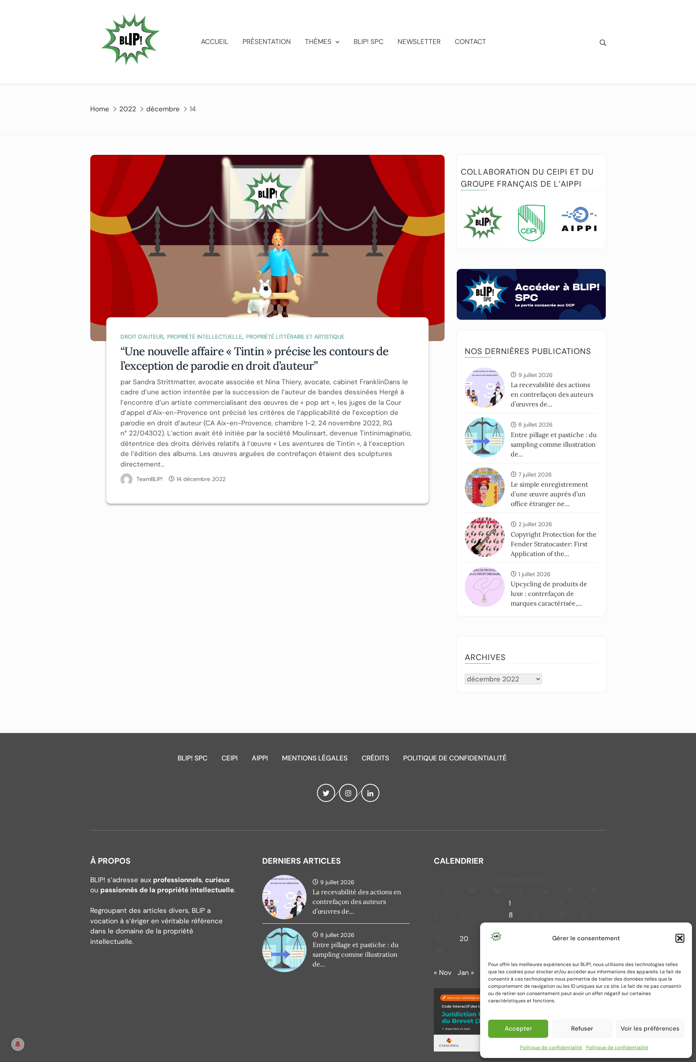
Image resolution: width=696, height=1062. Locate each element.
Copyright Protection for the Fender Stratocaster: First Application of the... (554, 544)
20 (464, 938)
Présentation (266, 41)
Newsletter (419, 41)
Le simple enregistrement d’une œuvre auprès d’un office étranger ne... (549, 494)
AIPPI (260, 758)
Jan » (466, 972)
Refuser (582, 1029)
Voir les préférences (650, 1029)
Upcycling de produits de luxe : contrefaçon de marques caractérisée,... (549, 593)
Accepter (518, 1029)
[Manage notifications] (17, 1044)
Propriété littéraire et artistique (295, 336)
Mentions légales (315, 758)
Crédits (375, 758)
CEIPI (230, 758)
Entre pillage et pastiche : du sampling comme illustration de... (554, 444)
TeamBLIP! (150, 479)
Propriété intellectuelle (204, 336)
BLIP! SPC (368, 41)
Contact (470, 41)
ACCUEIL (214, 41)
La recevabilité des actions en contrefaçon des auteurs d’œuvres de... (552, 394)
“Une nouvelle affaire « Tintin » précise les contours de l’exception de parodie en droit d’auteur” (254, 358)
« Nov (443, 972)
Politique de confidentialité (551, 1047)
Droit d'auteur (141, 336)
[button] (680, 938)
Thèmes (318, 41)
